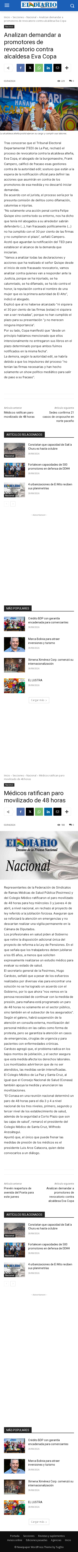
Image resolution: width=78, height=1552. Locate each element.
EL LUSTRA (35, 680)
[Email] (57, 68)
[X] (30, 68)
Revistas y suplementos (51, 1536)
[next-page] (12, 503)
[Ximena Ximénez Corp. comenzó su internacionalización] (14, 665)
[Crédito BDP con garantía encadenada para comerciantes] (14, 624)
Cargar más (37, 700)
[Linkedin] (48, 68)
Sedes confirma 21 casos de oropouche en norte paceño (58, 417)
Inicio (7, 17)
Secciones (18, 17)
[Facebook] (21, 68)
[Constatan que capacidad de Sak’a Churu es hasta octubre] (14, 450)
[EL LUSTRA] (14, 685)
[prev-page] (6, 503)
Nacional (31, 17)
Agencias (56, 1540)
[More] (67, 68)
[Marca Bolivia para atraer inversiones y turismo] (14, 644)
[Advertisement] (39, 556)
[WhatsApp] (39, 68)
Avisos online (14, 1540)
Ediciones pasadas (36, 1540)
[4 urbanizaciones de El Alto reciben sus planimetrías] (14, 490)
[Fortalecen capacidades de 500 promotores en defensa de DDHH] (14, 470)
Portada (14, 1536)
